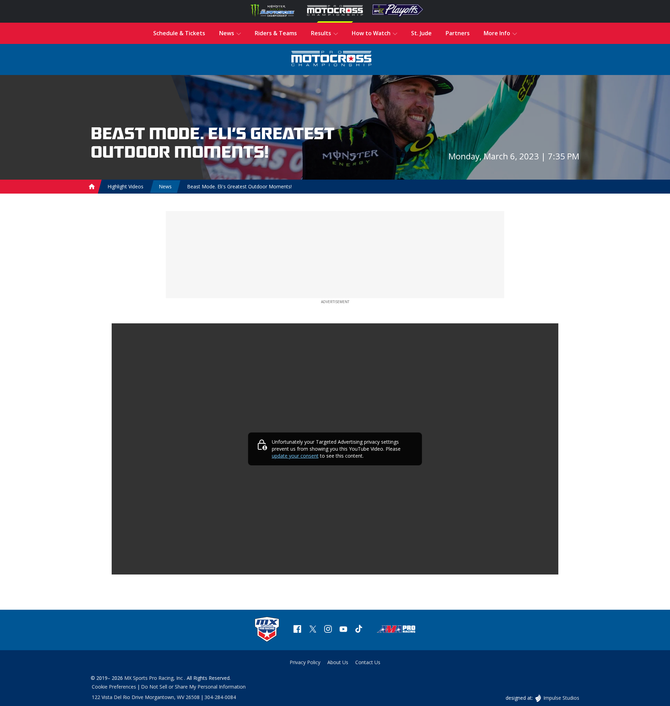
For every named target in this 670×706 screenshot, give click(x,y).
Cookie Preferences (114, 686)
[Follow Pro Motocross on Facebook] (297, 629)
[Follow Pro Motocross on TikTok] (358, 629)
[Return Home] (331, 59)
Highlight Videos (125, 186)
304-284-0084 (220, 697)
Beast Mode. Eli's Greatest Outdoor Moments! (239, 186)
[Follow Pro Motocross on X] (312, 629)
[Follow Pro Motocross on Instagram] (328, 629)
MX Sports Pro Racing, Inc (154, 678)
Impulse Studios (561, 697)
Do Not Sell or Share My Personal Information (193, 686)
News (165, 186)
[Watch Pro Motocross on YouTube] (343, 629)
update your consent (295, 455)
